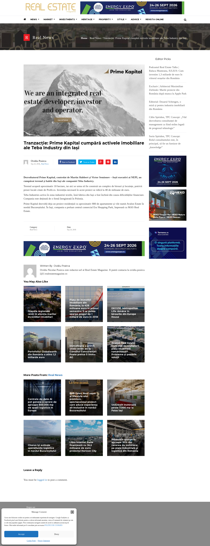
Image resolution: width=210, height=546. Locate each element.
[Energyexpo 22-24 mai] (168, 171)
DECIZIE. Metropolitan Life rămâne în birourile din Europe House (124, 312)
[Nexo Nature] (168, 204)
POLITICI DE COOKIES (53, 525)
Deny (56, 534)
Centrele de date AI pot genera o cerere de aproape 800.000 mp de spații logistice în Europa (42, 405)
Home (84, 38)
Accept (21, 534)
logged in (42, 479)
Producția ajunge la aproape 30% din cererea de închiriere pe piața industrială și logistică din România (124, 445)
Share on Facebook (68, 162)
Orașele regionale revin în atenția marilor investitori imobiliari (42, 314)
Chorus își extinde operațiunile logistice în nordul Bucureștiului (42, 448)
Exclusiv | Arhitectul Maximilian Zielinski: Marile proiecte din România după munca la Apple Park (167, 90)
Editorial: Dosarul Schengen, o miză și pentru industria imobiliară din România (167, 105)
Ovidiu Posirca (38, 161)
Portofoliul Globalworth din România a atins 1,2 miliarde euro (42, 354)
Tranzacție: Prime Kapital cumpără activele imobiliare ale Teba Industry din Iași (84, 145)
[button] (72, 512)
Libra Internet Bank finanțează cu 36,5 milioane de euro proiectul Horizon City (83, 446)
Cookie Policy (31, 541)
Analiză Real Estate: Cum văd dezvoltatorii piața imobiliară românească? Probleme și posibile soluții (125, 350)
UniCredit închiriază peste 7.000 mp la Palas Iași (123, 407)
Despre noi (30, 507)
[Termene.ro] (168, 242)
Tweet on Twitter (89, 162)
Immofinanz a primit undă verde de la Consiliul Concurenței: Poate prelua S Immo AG (83, 352)
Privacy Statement (44, 541)
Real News (43, 37)
